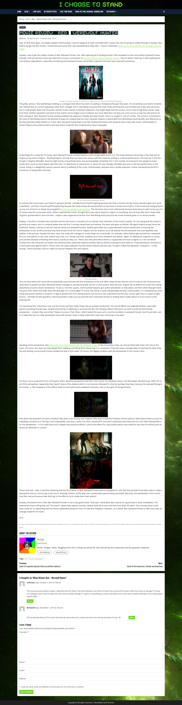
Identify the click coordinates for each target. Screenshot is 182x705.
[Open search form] (164, 12)
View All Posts (61, 552)
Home (19, 11)
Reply (30, 601)
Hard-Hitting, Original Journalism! (89, 11)
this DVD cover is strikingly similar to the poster (101, 101)
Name (22, 662)
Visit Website (44, 552)
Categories (110, 11)
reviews (22, 27)
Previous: (39, 565)
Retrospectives (50, 11)
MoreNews (98, 702)
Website (22, 678)
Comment (24, 632)
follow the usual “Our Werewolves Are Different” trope (73, 345)
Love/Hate (37, 11)
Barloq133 (31, 608)
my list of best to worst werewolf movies (102, 58)
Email (22, 670)
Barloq (23, 38)
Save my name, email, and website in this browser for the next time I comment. (53, 687)
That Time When (66, 11)
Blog (26, 11)
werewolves (39, 559)
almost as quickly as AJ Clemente (75, 209)
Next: (145, 565)
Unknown (31, 582)
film (26, 559)
